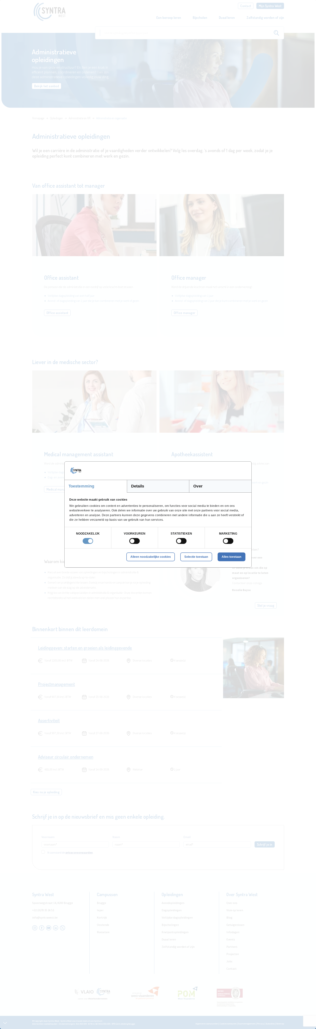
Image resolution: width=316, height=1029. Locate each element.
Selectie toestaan (196, 556)
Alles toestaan (231, 556)
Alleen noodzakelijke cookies (150, 556)
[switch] (134, 541)
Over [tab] (197, 486)
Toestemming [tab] (81, 486)
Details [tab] (137, 486)
